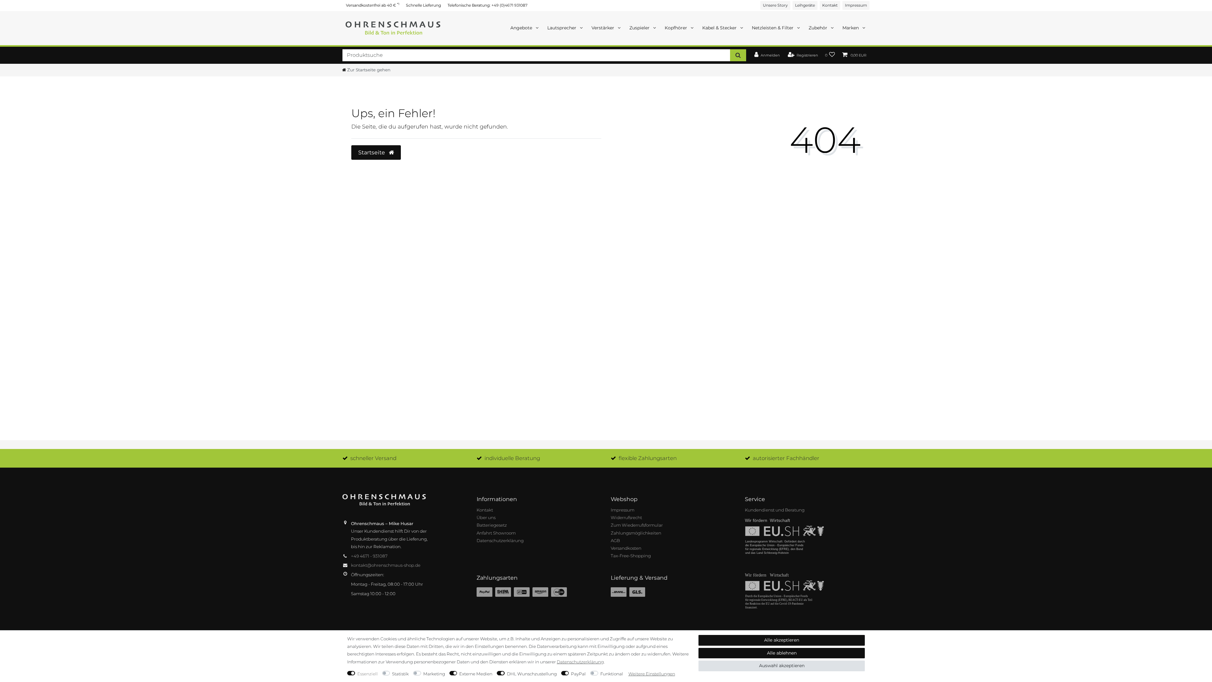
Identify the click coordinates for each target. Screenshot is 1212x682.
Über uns (486, 517)
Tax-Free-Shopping (631, 555)
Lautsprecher (562, 28)
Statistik (400, 673)
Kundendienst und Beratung (775, 509)
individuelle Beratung (512, 458)
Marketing (434, 673)
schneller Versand (373, 458)
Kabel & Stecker (720, 28)
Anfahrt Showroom (496, 532)
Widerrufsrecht (626, 517)
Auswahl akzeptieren (782, 665)
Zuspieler (640, 28)
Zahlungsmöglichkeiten (636, 532)
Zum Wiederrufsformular (637, 525)
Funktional (611, 673)
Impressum (856, 5)
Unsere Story (775, 5)
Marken (851, 28)
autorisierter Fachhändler (786, 458)
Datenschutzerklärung (500, 540)
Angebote (521, 28)
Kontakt (830, 5)
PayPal (578, 673)
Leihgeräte (805, 5)
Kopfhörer (676, 28)
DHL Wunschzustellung (532, 673)
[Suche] (738, 55)
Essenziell (367, 673)
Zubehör (819, 28)
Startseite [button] (372, 152)
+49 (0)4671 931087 (509, 5)
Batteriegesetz (492, 525)
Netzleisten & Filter (773, 28)
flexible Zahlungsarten (648, 458)
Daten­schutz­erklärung (580, 661)
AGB (615, 540)
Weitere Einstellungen (651, 673)
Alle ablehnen (782, 653)
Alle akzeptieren (781, 640)
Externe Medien (475, 673)
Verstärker (603, 28)
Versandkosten (626, 548)
